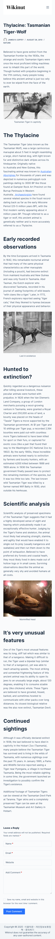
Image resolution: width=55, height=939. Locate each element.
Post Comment (14, 911)
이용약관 (29, 926)
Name (9, 843)
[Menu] (47, 7)
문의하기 (29, 929)
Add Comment (14, 872)
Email (9, 853)
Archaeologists (23, 194)
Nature (7, 43)
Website (10, 862)
